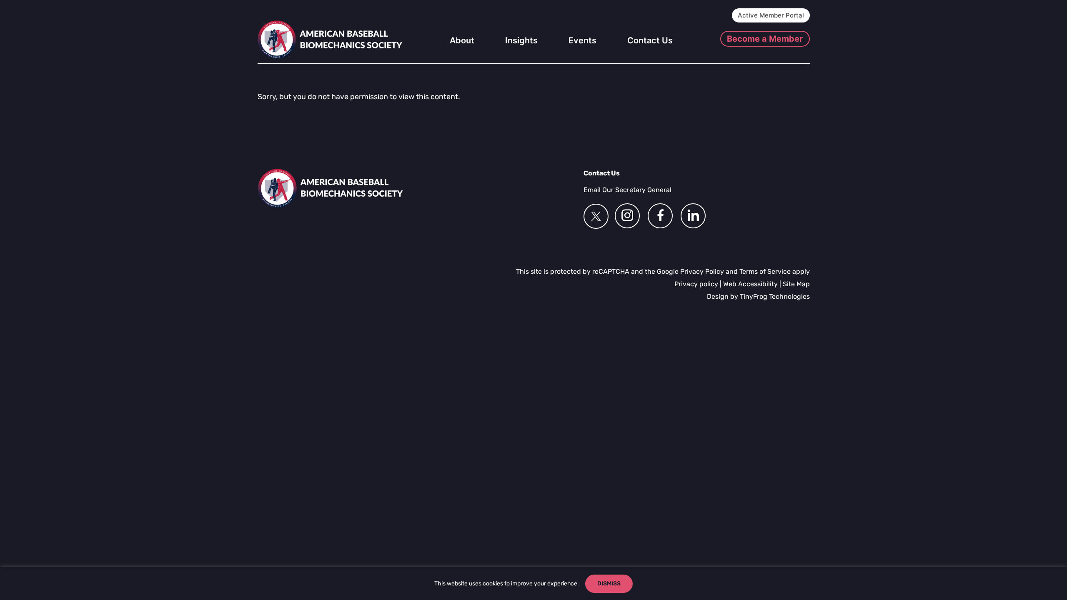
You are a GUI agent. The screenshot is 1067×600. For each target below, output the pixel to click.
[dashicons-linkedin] (693, 215)
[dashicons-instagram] (627, 215)
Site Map (796, 284)
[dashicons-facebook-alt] (660, 215)
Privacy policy (696, 284)
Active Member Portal (771, 15)
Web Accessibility (750, 284)
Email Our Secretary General (627, 190)
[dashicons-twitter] (596, 216)
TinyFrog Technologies (775, 296)
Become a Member (765, 39)
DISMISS (609, 583)
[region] (533, 583)
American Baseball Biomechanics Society (330, 39)
